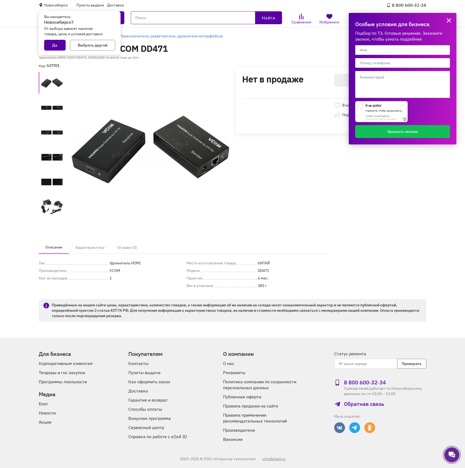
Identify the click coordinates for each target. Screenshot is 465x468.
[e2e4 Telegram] (354, 427)
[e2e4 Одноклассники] (369, 427)
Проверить (412, 363)
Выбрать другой (92, 45)
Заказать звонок (402, 131)
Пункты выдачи (90, 5)
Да (54, 45)
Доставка (115, 5)
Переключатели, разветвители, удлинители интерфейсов (171, 36)
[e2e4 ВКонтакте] (339, 427)
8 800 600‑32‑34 (409, 5)
